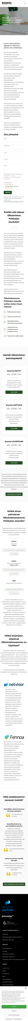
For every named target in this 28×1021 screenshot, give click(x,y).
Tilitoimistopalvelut (7, 948)
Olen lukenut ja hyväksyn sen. (12, 186)
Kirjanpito (4, 951)
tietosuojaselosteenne (11, 186)
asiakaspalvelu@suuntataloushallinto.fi (13, 201)
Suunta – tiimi (5, 968)
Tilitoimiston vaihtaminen (8, 956)
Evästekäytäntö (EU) (7, 982)
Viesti (5, 165)
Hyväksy (14, 1006)
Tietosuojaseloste (18, 1018)
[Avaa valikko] (24, 3)
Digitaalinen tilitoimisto (8, 939)
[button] (25, 988)
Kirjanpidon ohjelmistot (8, 954)
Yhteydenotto (5, 973)
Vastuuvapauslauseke (7, 984)
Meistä (4, 970)
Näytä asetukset (14, 1015)
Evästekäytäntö (9, 1018)
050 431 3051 (5, 934)
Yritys (5, 152)
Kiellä (14, 1011)
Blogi (3, 976)
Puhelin (6, 159)
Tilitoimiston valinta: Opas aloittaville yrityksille (13, 959)
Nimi (5, 138)
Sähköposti (7, 145)
